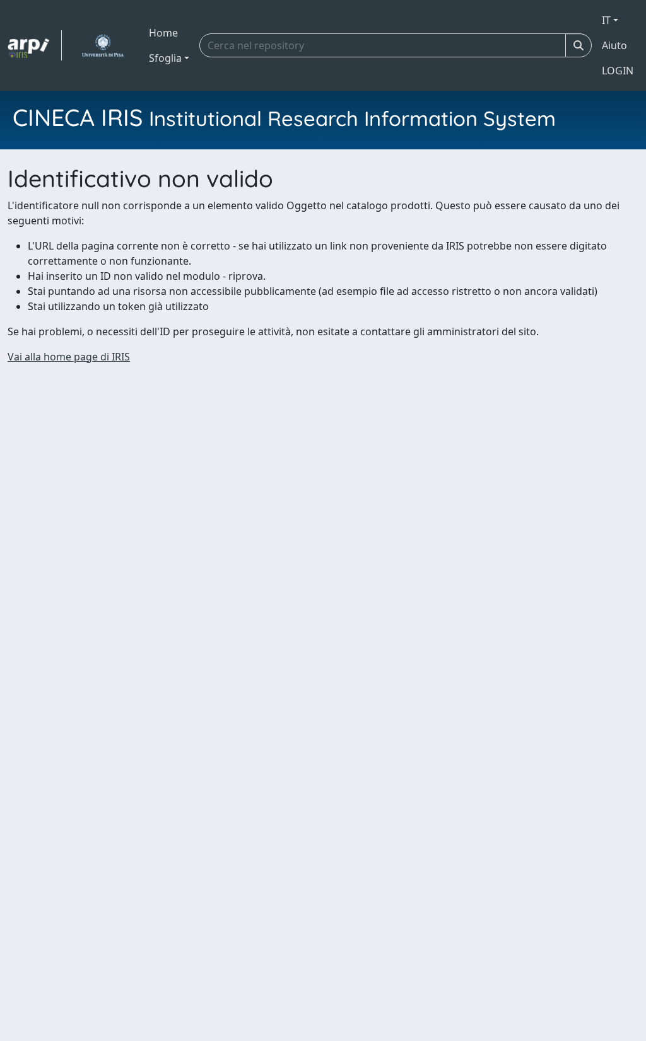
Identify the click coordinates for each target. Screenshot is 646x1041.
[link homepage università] (102, 45)
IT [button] (606, 20)
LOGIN (617, 71)
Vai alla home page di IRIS (69, 357)
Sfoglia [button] (165, 58)
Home (163, 33)
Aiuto (614, 45)
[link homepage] (35, 45)
